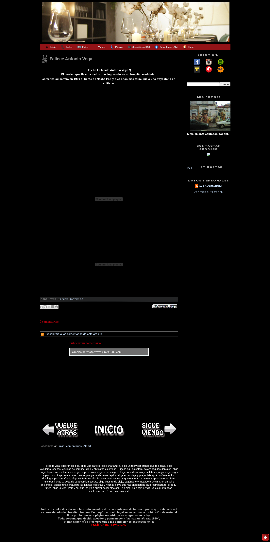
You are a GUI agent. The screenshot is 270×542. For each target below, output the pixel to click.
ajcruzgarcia (210, 186)
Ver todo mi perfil (209, 192)
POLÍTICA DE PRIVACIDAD (108, 524)
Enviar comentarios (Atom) (74, 446)
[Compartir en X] (49, 307)
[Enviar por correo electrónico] (41, 307)
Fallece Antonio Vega (71, 58)
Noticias (76, 299)
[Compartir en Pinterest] (57, 307)
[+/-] (189, 167)
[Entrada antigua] (158, 429)
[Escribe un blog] (45, 307)
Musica (63, 299)
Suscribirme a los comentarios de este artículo (73, 333)
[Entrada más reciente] (59, 429)
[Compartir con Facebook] (53, 307)
